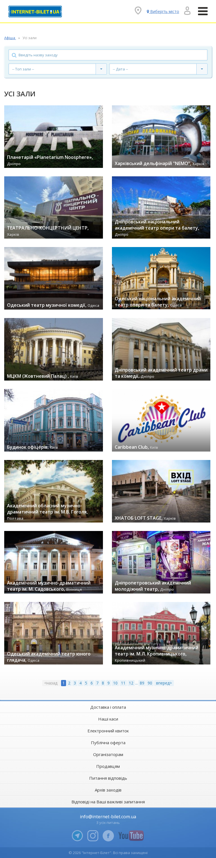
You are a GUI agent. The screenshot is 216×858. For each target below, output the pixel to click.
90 (150, 683)
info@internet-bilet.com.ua (108, 816)
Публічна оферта (108, 742)
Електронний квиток (108, 730)
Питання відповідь (108, 778)
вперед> (164, 683)
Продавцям (108, 766)
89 (142, 683)
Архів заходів (108, 790)
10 (115, 683)
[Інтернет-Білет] (35, 11)
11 (123, 683)
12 (131, 683)
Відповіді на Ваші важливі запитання (108, 801)
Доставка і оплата (108, 707)
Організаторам (108, 754)
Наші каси (108, 719)
